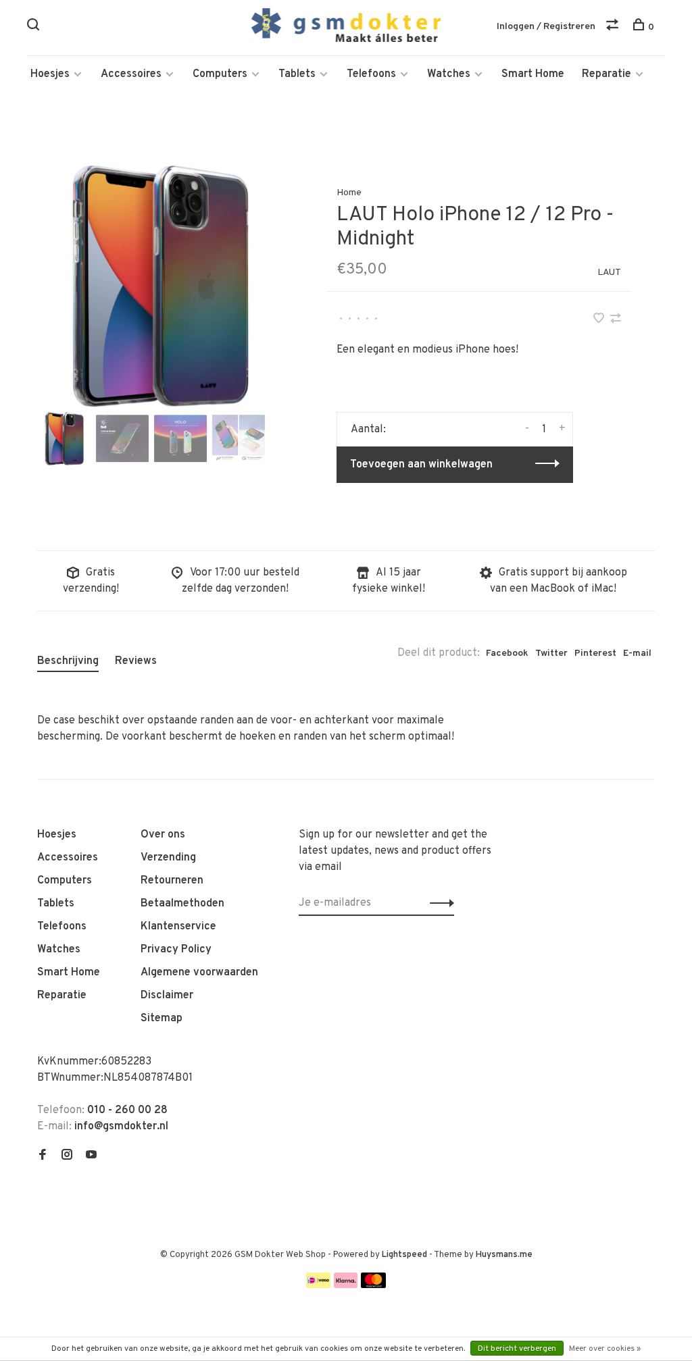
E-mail (637, 653)
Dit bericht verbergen (517, 1348)
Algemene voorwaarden (199, 972)
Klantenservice (178, 926)
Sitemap (161, 1018)
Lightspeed (404, 1255)
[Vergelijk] (614, 27)
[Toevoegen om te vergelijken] (615, 320)
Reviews (136, 661)
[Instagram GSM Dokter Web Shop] (66, 1156)
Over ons (163, 835)
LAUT (609, 272)
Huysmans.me (504, 1255)
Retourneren (172, 881)
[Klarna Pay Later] (345, 1285)
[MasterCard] (373, 1285)
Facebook (507, 653)
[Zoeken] (35, 27)
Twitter (551, 653)
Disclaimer (167, 995)
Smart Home (532, 74)
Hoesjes (50, 74)
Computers (220, 74)
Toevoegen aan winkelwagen (421, 464)
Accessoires (131, 74)
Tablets (297, 74)
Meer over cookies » (605, 1348)
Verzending (168, 858)
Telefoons (371, 74)
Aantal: (368, 429)
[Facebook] (42, 1156)
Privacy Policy (176, 949)
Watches (448, 74)
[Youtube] (91, 1156)
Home (349, 193)
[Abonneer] (438, 903)
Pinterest (595, 653)
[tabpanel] (160, 285)
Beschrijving (68, 661)
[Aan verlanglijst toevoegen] (600, 320)
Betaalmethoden (182, 903)
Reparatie (606, 74)
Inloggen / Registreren (546, 26)
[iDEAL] (318, 1285)
